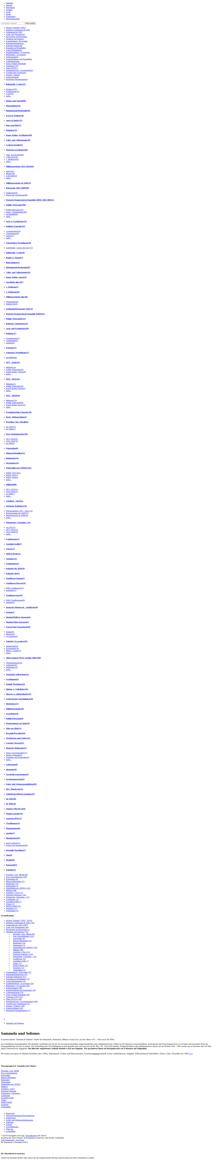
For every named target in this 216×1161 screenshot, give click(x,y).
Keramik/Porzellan (15, 733)
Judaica (10, 236)
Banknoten (12, 458)
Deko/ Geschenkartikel (16, 753)
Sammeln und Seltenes (15, 1023)
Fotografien (12, 448)
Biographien (13, 106)
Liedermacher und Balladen (19, 699)
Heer (10, 171)
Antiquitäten (12, 564)
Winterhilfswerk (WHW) (18, 468)
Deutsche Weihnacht (16, 748)
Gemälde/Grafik (14, 544)
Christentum (12, 233)
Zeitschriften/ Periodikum (18, 243)
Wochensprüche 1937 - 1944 (19, 511)
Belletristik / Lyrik (16, 84)
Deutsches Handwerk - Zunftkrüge (22, 607)
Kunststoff (11, 865)
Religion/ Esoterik (15, 226)
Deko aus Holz (14, 728)
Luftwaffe (11, 176)
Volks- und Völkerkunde (18, 140)
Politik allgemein (15, 210)
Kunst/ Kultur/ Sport (15, 388)
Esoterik (11, 348)
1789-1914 (12, 157)
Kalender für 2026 (15, 568)
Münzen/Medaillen (15, 453)
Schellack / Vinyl (14, 501)
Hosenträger (12, 648)
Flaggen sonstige (14, 814)
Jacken (10, 612)
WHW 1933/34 (13, 473)
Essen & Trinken (15, 116)
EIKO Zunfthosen (15, 588)
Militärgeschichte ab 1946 (18, 183)
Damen (10, 632)
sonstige (10, 343)
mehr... (8, 96)
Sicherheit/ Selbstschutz (17, 674)
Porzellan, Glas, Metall (17, 422)
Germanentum (13, 231)
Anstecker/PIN (14, 818)
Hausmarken (13, 838)
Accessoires (12, 636)
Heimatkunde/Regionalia (18, 111)
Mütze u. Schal (13, 651)
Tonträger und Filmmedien (17, 757)
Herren (10, 634)
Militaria (11, 367)
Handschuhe (12, 646)
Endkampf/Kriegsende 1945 (19, 309)
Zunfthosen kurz (14, 595)
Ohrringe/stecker (14, 663)
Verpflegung (12, 679)
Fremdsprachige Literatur (19, 412)
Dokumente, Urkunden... (18, 522)
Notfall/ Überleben (15, 684)
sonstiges (11, 590)
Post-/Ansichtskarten (17, 434)
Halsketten (12, 667)
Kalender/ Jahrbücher (17, 324)
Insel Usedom (13, 843)
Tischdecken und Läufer (18, 738)
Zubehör (11, 870)
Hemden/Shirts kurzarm (17, 622)
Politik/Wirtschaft (14, 718)
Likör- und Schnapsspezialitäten (21, 784)
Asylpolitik (12, 214)
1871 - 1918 (13, 362)
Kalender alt (13, 573)
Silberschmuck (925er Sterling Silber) (23, 658)
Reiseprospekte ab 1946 (17, 515)
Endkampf (12, 193)
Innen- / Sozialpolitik (16, 212)
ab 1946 (11, 429)
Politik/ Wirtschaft (16, 205)
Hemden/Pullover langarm (18, 617)
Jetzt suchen (30, 23)
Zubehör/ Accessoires (16, 641)
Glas (9, 855)
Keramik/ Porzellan (16, 850)
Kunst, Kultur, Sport (16, 277)
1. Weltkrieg (12, 159)
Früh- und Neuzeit (15, 155)
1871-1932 (12, 439)
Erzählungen (12, 91)
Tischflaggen (13, 823)
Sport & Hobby (14, 120)
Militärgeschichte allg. (17, 297)
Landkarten (13, 539)
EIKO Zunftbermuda (15, 600)
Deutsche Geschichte (17, 150)
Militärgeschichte (15, 709)
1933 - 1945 (13, 396)
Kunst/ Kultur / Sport (16, 372)
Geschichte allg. (14, 282)
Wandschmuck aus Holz (18, 723)
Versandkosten (31, 1136)
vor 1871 (11, 358)
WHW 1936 (12, 477)
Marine (10, 174)
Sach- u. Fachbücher (16, 221)
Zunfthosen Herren (16, 583)
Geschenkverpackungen (17, 774)
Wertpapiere (12, 463)
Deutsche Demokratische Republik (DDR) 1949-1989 (30, 200)
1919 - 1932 (13, 379)
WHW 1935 (12, 475)
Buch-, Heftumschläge (16, 417)
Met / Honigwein (14, 789)
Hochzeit (11, 769)
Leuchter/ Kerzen (15, 743)
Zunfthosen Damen (15, 578)
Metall (10, 860)
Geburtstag (12, 764)
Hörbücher (12, 704)
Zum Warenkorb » (8, 1140)
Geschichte (12, 714)
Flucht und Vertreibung (17, 195)
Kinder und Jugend (16, 101)
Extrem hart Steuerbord (17, 845)
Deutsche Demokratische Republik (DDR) (25, 314)
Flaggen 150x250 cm (16, 809)
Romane (11, 89)
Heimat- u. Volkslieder (17, 689)
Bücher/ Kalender (14, 755)
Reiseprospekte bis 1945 (17, 513)
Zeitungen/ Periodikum (17, 353)
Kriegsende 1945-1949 (17, 188)
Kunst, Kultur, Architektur (19, 135)
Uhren (10, 549)
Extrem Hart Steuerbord (18, 627)
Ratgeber (11, 130)
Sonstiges (11, 559)
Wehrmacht (12, 302)
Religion (11, 333)
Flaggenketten (13, 828)
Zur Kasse (20, 1140)
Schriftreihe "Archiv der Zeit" (19, 248)
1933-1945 (12, 441)
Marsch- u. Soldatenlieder (18, 694)
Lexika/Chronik (14, 145)
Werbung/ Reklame (16, 506)
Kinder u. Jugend (14, 258)
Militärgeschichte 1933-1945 (20, 166)
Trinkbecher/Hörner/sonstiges (20, 794)
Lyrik (10, 94)
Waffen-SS (12, 304)
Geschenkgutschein (15, 779)
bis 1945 (11, 427)
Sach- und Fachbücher (17, 328)
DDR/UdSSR (13, 554)
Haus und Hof (13, 125)
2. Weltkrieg (13, 292)
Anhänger (11, 665)
